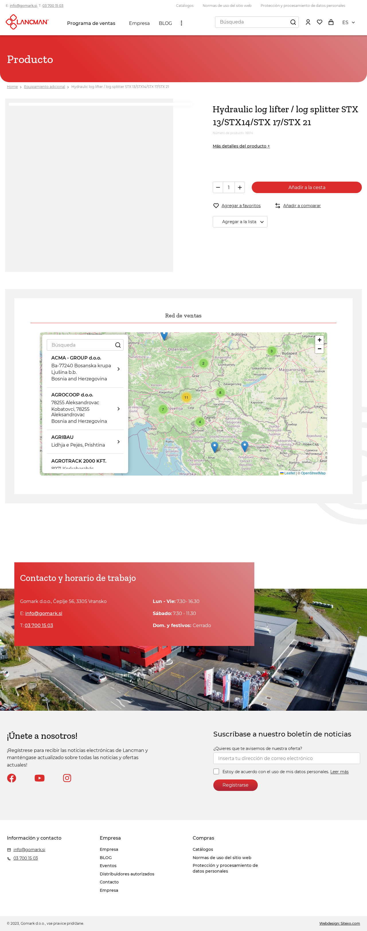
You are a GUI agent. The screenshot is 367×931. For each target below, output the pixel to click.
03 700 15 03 (52, 5)
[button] (164, 335)
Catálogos (185, 5)
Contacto (109, 882)
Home (12, 87)
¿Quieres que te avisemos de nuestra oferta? (257, 748)
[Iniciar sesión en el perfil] (308, 21)
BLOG (165, 23)
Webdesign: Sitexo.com (339, 923)
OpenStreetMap (313, 472)
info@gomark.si (23, 5)
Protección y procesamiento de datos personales (303, 5)
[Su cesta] (330, 21)
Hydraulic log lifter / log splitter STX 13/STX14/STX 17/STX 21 (120, 87)
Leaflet (289, 472)
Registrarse (235, 785)
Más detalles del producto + (241, 146)
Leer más (339, 772)
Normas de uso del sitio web (227, 5)
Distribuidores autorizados (127, 874)
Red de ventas (183, 315)
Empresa (139, 23)
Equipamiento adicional (44, 87)
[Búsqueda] (293, 22)
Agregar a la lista (239, 221)
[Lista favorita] (319, 21)
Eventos (108, 865)
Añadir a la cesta (306, 187)
